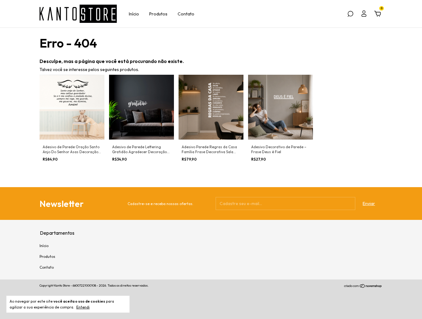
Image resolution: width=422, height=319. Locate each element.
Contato (186, 14)
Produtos (158, 14)
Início (134, 14)
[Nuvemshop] (363, 286)
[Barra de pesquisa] (350, 15)
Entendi (83, 307)
